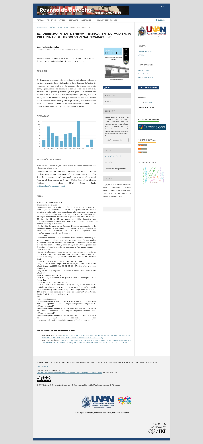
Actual (40, 20)
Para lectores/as (143, 70)
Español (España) (145, 51)
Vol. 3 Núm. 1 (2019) (60, 27)
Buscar (161, 20)
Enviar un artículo (148, 88)
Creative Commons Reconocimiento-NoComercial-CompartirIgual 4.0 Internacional (69, 373)
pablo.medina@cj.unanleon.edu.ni (51, 186)
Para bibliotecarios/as (146, 77)
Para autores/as (143, 74)
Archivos (51, 20)
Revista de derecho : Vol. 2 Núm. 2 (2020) (110, 342)
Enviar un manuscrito (107, 20)
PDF (108, 88)
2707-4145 (149, 103)
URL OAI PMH (42, 366)
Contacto (73, 20)
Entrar (163, 7)
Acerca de (87, 20)
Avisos (62, 20)
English (141, 55)
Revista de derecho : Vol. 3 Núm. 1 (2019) (86, 338)
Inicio (39, 27)
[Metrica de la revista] (152, 129)
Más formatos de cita (114, 140)
